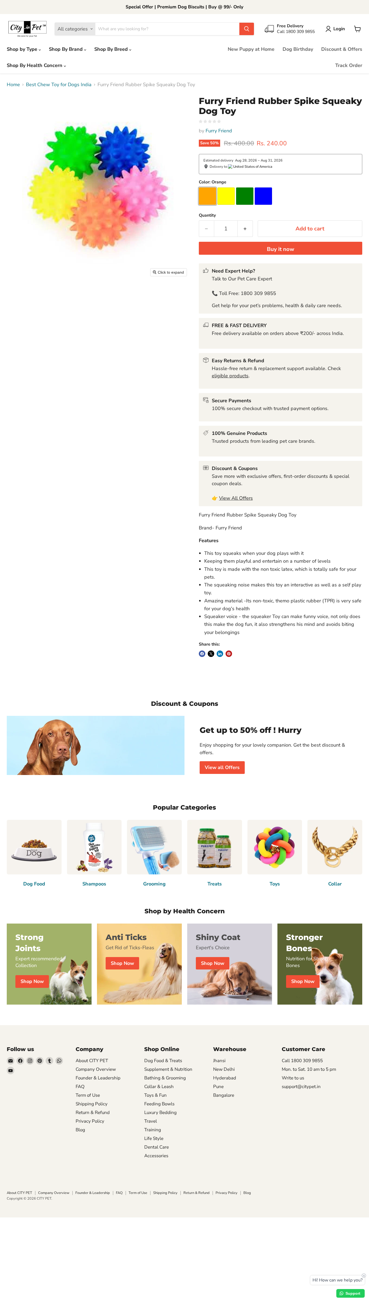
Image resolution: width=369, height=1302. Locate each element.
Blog (80, 1130)
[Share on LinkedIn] (220, 653)
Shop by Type (23, 49)
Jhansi (219, 1061)
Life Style (153, 1138)
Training (152, 1130)
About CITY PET (92, 1061)
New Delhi (224, 1069)
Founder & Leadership (98, 1078)
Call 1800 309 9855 (302, 1061)
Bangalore (223, 1095)
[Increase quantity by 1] (245, 228)
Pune (218, 1086)
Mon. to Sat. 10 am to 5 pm (309, 1069)
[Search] (246, 29)
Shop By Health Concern (35, 65)
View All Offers (236, 498)
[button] (336, 29)
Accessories (156, 1156)
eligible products (230, 376)
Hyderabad (224, 1078)
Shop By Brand (66, 49)
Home (13, 85)
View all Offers (222, 767)
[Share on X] (211, 653)
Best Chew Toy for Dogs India (59, 85)
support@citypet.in (301, 1086)
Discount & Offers (341, 49)
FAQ (80, 1086)
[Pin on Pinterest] (229, 653)
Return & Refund (93, 1112)
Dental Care (156, 1147)
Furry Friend (219, 130)
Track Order (348, 65)
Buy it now (280, 249)
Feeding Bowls (159, 1104)
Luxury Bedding (160, 1112)
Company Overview (96, 1069)
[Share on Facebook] (202, 653)
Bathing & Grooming (165, 1078)
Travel (150, 1121)
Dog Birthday (298, 49)
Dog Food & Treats (163, 1061)
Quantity (207, 215)
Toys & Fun (155, 1095)
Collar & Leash (159, 1086)
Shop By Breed (111, 49)
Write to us (293, 1078)
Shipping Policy (92, 1104)
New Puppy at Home (251, 49)
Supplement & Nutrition (168, 1069)
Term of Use (88, 1095)
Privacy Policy (90, 1121)
